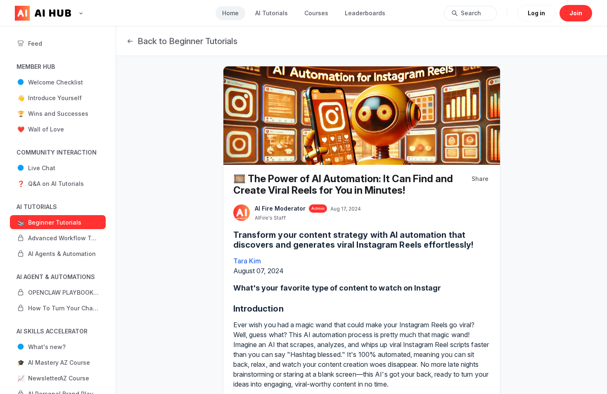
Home (230, 12)
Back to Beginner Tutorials (187, 41)
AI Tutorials (271, 12)
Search (471, 12)
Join (575, 12)
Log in (536, 12)
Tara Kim (247, 261)
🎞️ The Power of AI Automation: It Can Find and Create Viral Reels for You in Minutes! (343, 184)
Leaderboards (365, 12)
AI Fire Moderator (280, 208)
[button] (58, 82)
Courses (316, 12)
